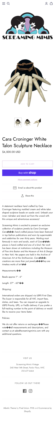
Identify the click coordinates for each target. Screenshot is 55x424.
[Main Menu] (3, 3)
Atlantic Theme (9, 408)
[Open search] (8, 3)
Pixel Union (24, 408)
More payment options (27, 179)
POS (32, 408)
